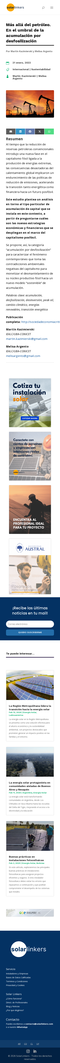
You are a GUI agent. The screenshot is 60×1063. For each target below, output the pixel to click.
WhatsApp (22, 1027)
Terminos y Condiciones (17, 981)
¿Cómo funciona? (14, 998)
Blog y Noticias (13, 1006)
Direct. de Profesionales (17, 1002)
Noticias (40, 863)
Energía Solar (29, 712)
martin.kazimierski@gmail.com (27, 339)
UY (38, 1043)
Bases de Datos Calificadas (18, 977)
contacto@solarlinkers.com (39, 1024)
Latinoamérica (16, 715)
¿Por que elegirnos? (15, 1010)
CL (32, 1043)
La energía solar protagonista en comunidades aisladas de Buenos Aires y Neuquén (30, 786)
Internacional (21, 69)
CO (25, 1043)
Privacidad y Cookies (15, 985)
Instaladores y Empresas (17, 973)
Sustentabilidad (40, 69)
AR (19, 1043)
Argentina (27, 793)
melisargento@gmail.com (23, 356)
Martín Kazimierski (24, 75)
